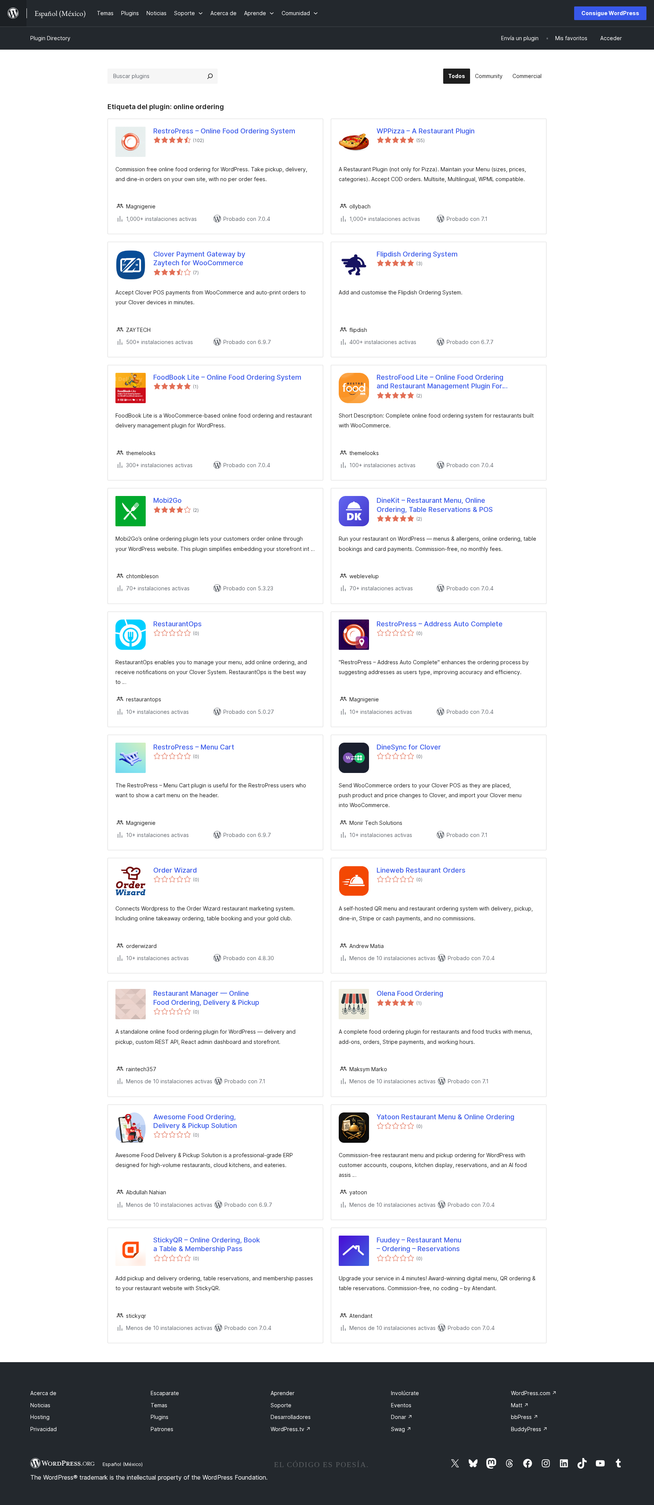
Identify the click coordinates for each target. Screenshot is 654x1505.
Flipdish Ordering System (417, 254)
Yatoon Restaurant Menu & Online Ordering (445, 1117)
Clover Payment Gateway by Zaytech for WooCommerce (199, 258)
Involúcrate (405, 1393)
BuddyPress (529, 1429)
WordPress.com (534, 1393)
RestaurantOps (177, 624)
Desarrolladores (291, 1417)
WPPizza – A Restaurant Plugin (426, 131)
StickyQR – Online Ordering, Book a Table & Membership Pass (206, 1244)
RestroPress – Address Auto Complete (440, 624)
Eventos (401, 1405)
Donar (402, 1417)
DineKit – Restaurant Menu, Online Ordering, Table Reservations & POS (435, 504)
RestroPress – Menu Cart (193, 747)
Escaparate (165, 1393)
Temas (159, 1405)
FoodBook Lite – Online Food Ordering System (227, 377)
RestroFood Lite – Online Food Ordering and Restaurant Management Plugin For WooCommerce (440, 382)
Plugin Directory (50, 38)
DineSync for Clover (409, 747)
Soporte (281, 1405)
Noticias (40, 1405)
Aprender (282, 1393)
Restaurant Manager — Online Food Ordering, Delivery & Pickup (206, 997)
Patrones (162, 1429)
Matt (520, 1405)
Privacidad (43, 1429)
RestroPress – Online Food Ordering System (224, 131)
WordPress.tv (291, 1429)
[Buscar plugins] (210, 76)
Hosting (40, 1417)
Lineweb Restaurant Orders (421, 870)
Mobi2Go (167, 500)
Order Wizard (175, 870)
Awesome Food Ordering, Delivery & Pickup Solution (195, 1121)
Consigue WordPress (610, 13)
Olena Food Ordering (410, 993)
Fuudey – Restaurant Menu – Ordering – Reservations (419, 1244)
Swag (401, 1429)
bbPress (524, 1417)
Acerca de (43, 1393)
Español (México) (123, 1464)
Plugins (159, 1417)
